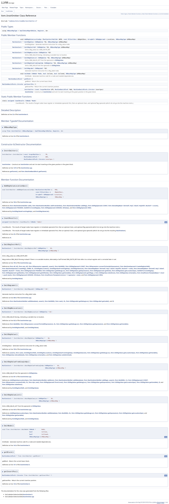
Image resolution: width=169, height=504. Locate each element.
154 (14, 484)
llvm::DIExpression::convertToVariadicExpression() (103, 266)
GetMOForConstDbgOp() (32, 208)
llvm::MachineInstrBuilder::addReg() (75, 206)
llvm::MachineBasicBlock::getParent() (33, 171)
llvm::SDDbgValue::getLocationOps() (124, 271)
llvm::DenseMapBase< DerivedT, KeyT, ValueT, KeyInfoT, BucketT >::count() (133, 206)
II (113, 301)
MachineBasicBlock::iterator (12, 84)
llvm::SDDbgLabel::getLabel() (99, 301)
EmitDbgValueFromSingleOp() (22, 211)
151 (14, 465)
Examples (53, 7)
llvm (2, 11)
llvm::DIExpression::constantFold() (13, 382)
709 (14, 349)
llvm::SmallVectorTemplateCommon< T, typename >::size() (61, 275)
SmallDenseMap (25, 30)
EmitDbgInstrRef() (18, 327)
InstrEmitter (9, 11)
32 (13, 114)
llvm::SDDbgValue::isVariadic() (126, 273)
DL (33, 268)
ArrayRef (91, 39)
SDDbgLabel (39, 68)
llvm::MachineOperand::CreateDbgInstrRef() (135, 266)
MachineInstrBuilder (50, 39)
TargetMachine (45, 89)
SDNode (34, 73)
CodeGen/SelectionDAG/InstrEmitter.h (22, 21)
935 (14, 409)
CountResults (19, 101)
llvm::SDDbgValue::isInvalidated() (13, 355)
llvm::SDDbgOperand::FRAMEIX (12, 208)
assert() (51, 266)
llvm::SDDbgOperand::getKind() (100, 271)
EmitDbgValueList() (42, 211)
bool (44, 73)
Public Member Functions (134, 14)
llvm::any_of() (23, 266)
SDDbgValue (39, 42)
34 (14, 136)
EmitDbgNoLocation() (41, 268)
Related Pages (14, 7)
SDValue (33, 30)
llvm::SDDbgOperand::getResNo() (13, 273)
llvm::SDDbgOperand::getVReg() (82, 273)
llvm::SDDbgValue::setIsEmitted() (60, 355)
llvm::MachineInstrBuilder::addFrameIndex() (47, 206)
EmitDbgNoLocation (31, 52)
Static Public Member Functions (150, 14)
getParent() (14, 171)
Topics (21, 7)
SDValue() (66, 208)
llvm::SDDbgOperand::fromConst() (51, 382)
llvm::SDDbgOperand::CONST (98, 206)
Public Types (124, 14)
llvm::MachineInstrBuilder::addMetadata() (24, 301)
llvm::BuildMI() (60, 266)
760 (14, 202)
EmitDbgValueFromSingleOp (33, 63)
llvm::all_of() (14, 266)
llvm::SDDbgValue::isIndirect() (105, 273)
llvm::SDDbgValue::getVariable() (60, 273)
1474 (15, 168)
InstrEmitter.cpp (26, 168)
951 (14, 377)
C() (127, 380)
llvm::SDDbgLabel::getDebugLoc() (77, 301)
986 (14, 298)
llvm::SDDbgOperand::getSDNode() (37, 273)
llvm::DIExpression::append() (38, 266)
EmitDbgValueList (30, 58)
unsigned (11, 101)
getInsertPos (29, 84)
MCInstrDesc (72, 39)
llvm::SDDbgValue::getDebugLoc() (54, 271)
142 (14, 445)
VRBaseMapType (12, 30)
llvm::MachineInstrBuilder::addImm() (41, 380)
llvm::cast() (59, 301)
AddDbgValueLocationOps (33, 39)
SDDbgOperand (100, 39)
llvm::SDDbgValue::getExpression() (77, 271)
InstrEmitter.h (23, 114)
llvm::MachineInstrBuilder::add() (21, 206)
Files (45, 7)
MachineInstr (17, 42)
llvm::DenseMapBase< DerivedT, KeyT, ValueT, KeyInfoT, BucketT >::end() (109, 268)
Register (41, 30)
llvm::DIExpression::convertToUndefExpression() (37, 324)
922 (14, 320)
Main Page (5, 7)
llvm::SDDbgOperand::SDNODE (51, 208)
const (65, 39)
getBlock (27, 79)
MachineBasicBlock (15, 79)
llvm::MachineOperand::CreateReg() (14, 268)
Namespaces (29, 7)
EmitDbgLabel (29, 68)
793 (14, 263)
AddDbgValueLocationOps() (19, 380)
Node (40, 73)
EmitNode (27, 73)
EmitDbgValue (29, 42)
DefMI (29, 268)
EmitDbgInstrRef (30, 47)
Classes (38, 7)
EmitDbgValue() (17, 278)
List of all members (164, 14)
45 (14, 234)
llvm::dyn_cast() (34, 382)
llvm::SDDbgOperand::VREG (82, 208)
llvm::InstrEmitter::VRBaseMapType (20, 131)
